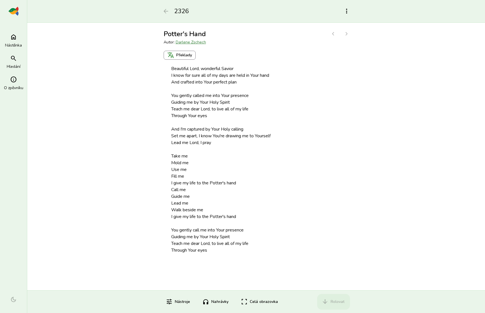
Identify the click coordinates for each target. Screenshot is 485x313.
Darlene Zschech (191, 42)
